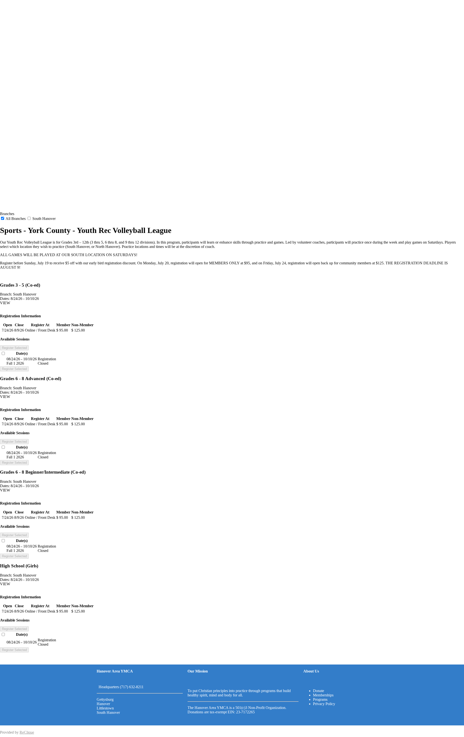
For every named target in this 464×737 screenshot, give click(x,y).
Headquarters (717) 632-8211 (120, 687)
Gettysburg (105, 699)
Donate (318, 691)
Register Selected (14, 348)
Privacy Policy (324, 704)
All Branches (16, 219)
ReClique (27, 732)
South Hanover (43, 219)
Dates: (5, 298)
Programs (320, 699)
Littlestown (105, 708)
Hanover (103, 704)
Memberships (323, 695)
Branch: (6, 294)
